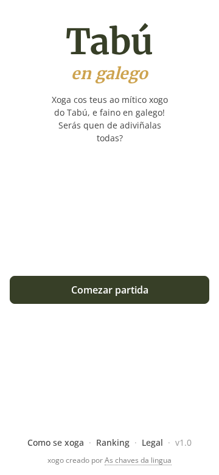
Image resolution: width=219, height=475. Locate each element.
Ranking (113, 442)
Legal (152, 442)
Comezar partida (109, 290)
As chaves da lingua (138, 460)
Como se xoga (55, 442)
